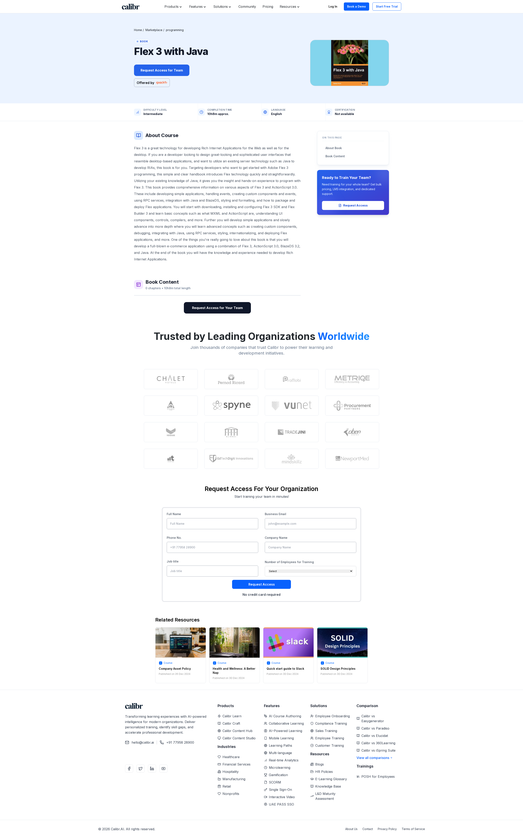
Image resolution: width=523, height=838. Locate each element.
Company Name (276, 537)
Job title (173, 561)
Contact (367, 829)
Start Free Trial (387, 6)
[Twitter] (140, 768)
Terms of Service (413, 829)
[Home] (131, 7)
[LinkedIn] (152, 768)
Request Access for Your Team (217, 308)
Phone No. (174, 537)
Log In (333, 6)
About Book (333, 148)
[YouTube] (163, 768)
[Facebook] (129, 768)
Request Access (355, 205)
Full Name (174, 514)
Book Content (335, 156)
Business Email (275, 514)
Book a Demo (356, 6)
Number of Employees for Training (289, 562)
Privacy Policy (387, 829)
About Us (351, 829)
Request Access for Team (162, 70)
